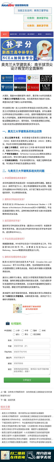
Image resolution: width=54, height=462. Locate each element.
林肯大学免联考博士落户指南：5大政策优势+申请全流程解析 (27, 426)
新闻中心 (49, 34)
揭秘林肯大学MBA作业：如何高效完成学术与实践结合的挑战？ (27, 420)
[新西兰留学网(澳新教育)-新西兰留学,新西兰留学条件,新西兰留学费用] (15, 4)
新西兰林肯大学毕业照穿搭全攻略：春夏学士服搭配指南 (25, 429)
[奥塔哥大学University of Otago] (33, 78)
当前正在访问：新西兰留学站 (33, 10)
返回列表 (11, 400)
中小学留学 (23, 34)
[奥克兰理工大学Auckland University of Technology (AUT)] (46, 78)
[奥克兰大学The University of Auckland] (7, 87)
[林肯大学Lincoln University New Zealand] (20, 78)
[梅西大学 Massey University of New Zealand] (7, 78)
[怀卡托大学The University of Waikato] (33, 87)
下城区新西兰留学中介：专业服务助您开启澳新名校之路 (25, 423)
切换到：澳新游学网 (37, 26)
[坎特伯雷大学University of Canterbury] (46, 87)
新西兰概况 (14, 34)
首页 (5, 34)
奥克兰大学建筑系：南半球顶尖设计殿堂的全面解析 (23, 413)
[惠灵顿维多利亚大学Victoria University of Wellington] (20, 87)
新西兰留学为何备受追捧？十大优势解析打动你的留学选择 (26, 432)
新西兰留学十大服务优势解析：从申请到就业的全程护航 (25, 436)
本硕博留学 (31, 34)
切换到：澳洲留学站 (37, 18)
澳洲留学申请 (44, 189)
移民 (40, 34)
